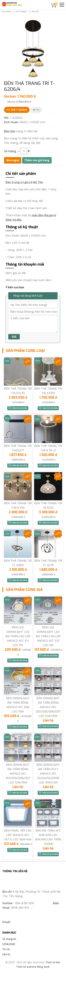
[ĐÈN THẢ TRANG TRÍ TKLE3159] (48, 371)
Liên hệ (6, 954)
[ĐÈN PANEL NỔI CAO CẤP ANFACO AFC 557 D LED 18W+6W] (18, 813)
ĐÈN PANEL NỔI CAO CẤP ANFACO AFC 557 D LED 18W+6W (18, 835)
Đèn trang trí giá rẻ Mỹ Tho (24, 182)
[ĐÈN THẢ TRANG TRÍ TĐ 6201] (48, 486)
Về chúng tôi (9, 939)
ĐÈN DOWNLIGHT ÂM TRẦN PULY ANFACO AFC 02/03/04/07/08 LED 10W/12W (48, 773)
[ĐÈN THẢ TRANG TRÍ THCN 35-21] (48, 429)
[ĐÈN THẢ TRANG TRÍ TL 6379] (48, 543)
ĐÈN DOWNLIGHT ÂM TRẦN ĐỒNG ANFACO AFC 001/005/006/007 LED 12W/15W (48, 707)
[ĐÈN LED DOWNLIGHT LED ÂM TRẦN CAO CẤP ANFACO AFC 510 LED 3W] (48, 610)
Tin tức (6, 949)
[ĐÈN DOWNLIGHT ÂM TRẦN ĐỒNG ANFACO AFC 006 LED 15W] (18, 681)
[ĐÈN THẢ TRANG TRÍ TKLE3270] (18, 371)
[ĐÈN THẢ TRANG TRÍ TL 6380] (18, 543)
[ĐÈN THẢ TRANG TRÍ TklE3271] (18, 429)
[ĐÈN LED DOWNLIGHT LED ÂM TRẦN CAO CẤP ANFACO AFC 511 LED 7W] (18, 610)
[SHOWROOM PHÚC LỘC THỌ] (12, 4)
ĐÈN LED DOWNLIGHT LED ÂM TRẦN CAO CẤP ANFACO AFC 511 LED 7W (17, 636)
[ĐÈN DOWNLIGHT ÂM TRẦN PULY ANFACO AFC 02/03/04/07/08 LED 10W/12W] (48, 747)
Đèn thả (9, 131)
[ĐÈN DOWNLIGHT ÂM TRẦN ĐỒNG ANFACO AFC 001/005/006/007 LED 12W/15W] (48, 681)
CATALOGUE (8, 944)
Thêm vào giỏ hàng (19, 408)
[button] (58, 22)
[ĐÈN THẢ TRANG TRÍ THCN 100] (18, 486)
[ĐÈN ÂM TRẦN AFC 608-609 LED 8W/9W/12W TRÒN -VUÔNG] (48, 813)
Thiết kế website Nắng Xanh (33, 967)
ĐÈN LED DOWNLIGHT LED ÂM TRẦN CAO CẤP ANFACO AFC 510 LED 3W (48, 636)
